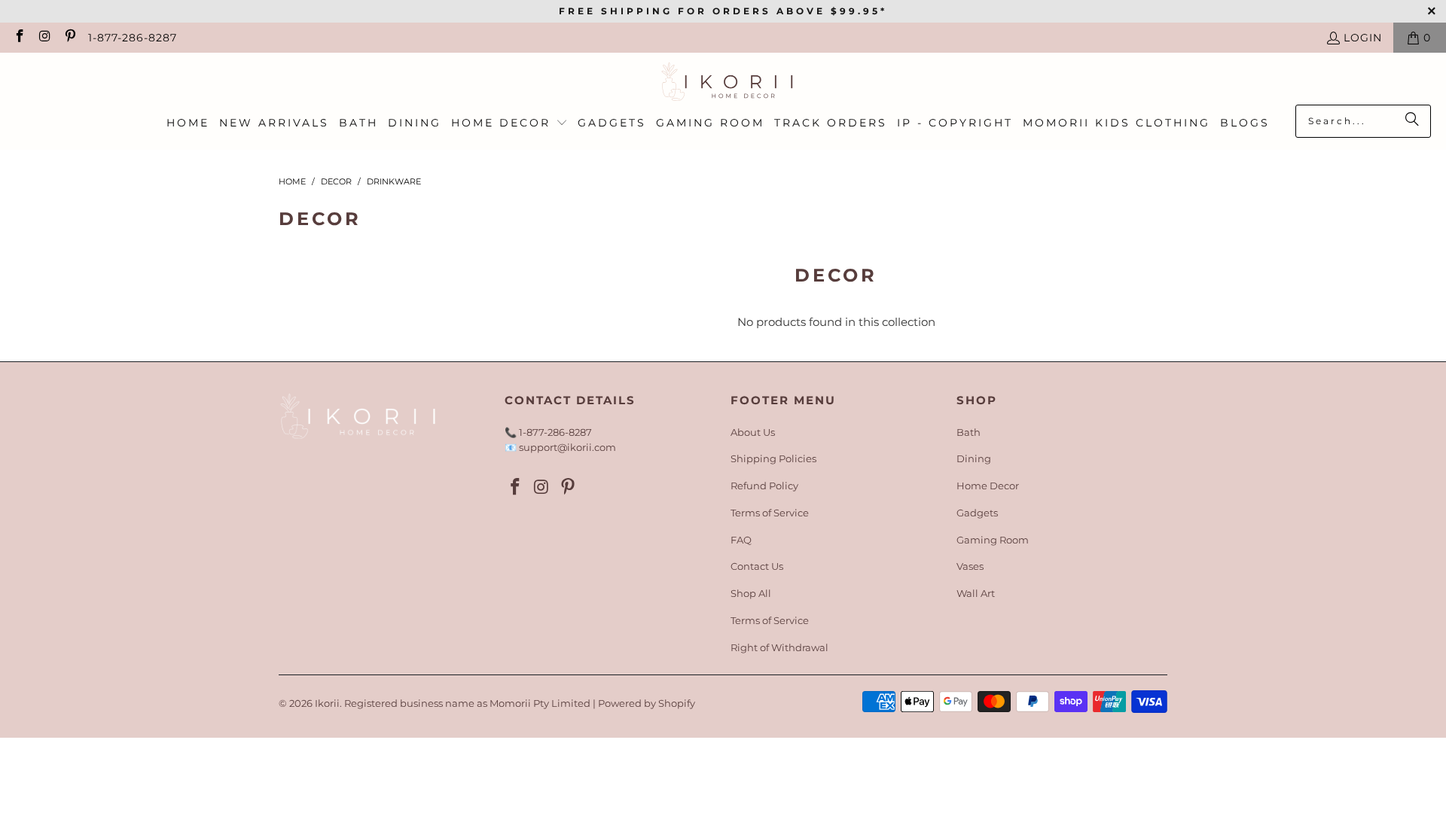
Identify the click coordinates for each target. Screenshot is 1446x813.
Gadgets (977, 513)
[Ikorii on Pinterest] (69, 37)
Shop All (751, 593)
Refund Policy (764, 486)
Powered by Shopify (646, 703)
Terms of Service (770, 513)
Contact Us (757, 566)
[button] (509, 123)
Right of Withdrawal (779, 647)
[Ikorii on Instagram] (44, 37)
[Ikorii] (723, 82)
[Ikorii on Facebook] (18, 37)
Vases (970, 566)
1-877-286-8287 (132, 37)
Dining (973, 458)
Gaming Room (992, 540)
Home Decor (987, 486)
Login (1363, 37)
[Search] (1412, 121)
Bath (968, 432)
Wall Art (975, 593)
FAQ (741, 540)
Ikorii (327, 703)
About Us (753, 432)
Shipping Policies (773, 458)
